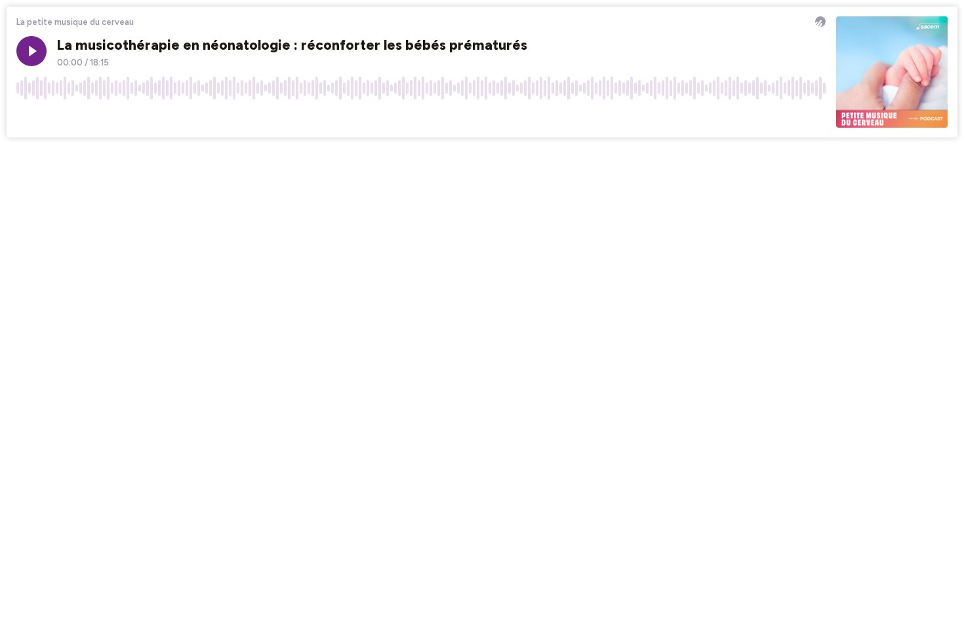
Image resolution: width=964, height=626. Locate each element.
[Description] (816, 117)
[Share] (791, 117)
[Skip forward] (76, 117)
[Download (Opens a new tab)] (766, 117)
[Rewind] (26, 117)
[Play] (31, 51)
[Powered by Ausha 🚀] (820, 21)
